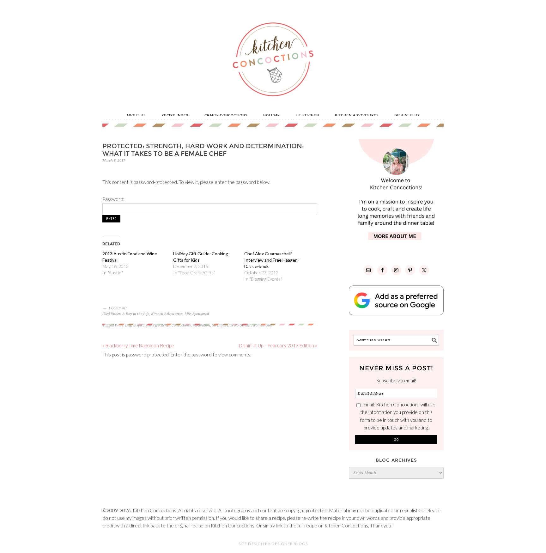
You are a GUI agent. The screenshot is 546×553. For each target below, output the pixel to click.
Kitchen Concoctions (174, 325)
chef (128, 325)
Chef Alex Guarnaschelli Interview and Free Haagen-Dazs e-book (271, 260)
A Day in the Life (135, 314)
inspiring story (144, 325)
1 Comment (117, 308)
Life (188, 314)
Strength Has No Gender (231, 325)
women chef (262, 325)
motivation (201, 325)
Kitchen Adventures (167, 314)
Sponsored (200, 314)
